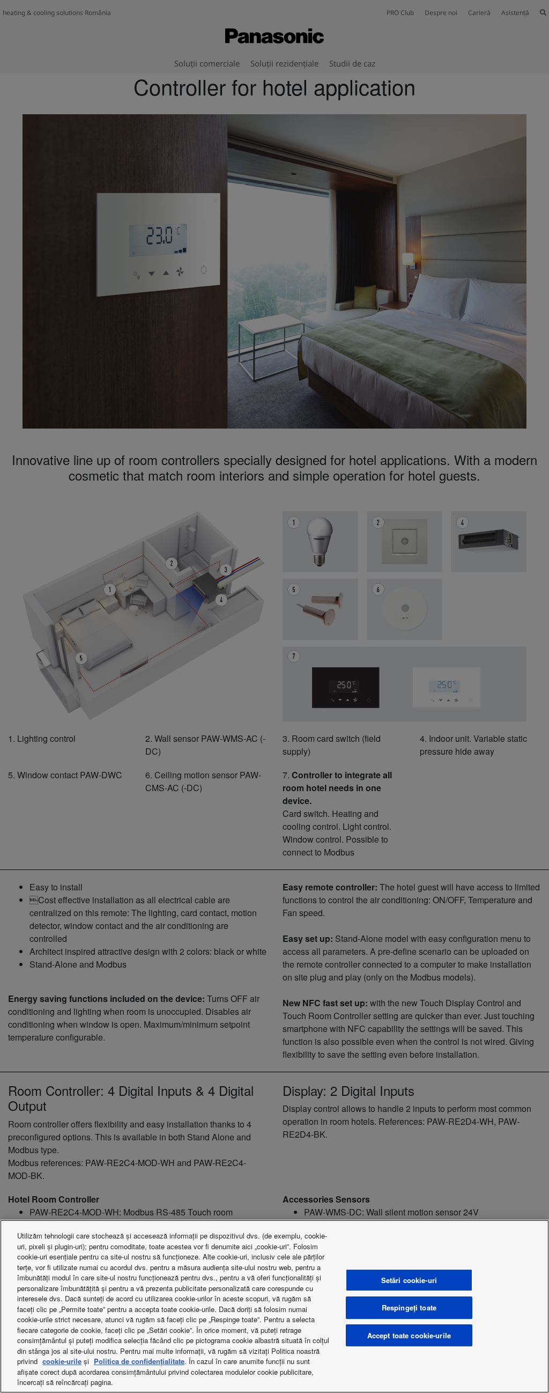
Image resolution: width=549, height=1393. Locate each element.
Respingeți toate (409, 1307)
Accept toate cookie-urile (409, 1335)
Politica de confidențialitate (139, 1361)
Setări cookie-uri (409, 1280)
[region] (274, 1306)
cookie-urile (61, 1361)
